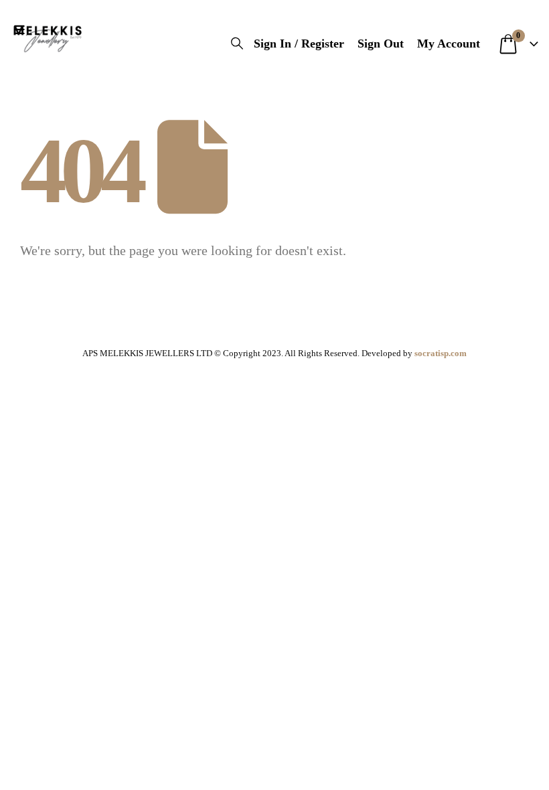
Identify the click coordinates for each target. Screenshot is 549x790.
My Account (448, 43)
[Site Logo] (47, 37)
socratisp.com (440, 353)
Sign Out (381, 43)
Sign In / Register (299, 43)
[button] (22, 30)
